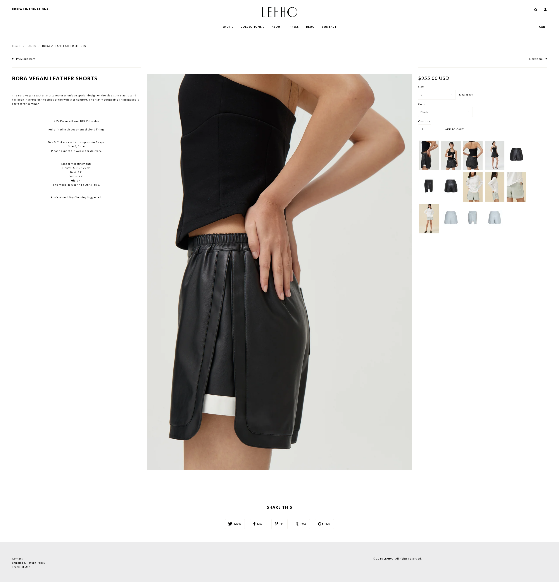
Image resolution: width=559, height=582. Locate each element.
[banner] (279, 12)
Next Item (536, 58)
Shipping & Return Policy (28, 562)
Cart (543, 27)
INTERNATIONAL (37, 9)
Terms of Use (21, 566)
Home (16, 46)
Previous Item (25, 58)
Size (421, 86)
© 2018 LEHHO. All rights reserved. (397, 558)
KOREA (17, 9)
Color (422, 104)
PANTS (31, 46)
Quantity (424, 121)
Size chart (466, 94)
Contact (17, 558)
